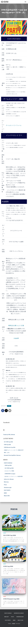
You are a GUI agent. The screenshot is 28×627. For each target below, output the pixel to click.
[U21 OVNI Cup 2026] (14, 522)
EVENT (4, 533)
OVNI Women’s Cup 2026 (9, 447)
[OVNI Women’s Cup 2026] (14, 586)
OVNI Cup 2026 (7, 444)
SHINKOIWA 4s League (10, 473)
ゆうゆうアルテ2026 (9, 471)
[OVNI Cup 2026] (14, 553)
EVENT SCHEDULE (8, 463)
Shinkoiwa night (7, 487)
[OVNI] (5, 2)
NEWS (5, 493)
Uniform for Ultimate (9, 479)
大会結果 (16, 338)
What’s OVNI (7, 495)
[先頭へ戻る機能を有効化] (25, 624)
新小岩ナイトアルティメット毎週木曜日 (14, 476)
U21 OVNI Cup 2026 (8, 441)
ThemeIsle (17, 623)
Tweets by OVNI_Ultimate (9, 434)
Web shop (6, 482)
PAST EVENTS (7, 490)
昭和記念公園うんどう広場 (16, 325)
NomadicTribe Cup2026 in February (12, 455)
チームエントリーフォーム (13, 125)
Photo (5, 484)
